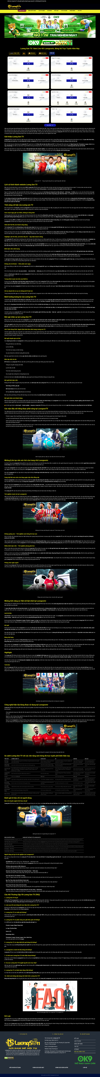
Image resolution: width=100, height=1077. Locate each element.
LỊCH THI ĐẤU (42, 10)
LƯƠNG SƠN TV (22, 10)
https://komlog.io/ (53, 1048)
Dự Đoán (49, 10)
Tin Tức (80, 10)
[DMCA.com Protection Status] (22, 1058)
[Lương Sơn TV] (14, 6)
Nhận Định (72, 10)
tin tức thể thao (85, 667)
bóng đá (17, 207)
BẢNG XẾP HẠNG (32, 10)
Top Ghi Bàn (64, 10)
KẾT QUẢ (56, 10)
